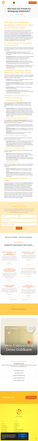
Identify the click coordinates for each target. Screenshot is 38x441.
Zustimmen (22, 434)
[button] (14, 3)
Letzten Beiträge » (25, 276)
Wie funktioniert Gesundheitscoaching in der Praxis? (28, 263)
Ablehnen (22, 436)
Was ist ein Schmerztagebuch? (28, 245)
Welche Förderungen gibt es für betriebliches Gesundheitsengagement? (9, 229)
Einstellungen (13, 437)
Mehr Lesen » (9, 239)
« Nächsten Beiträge (13, 276)
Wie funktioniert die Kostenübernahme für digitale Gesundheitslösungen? (9, 246)
